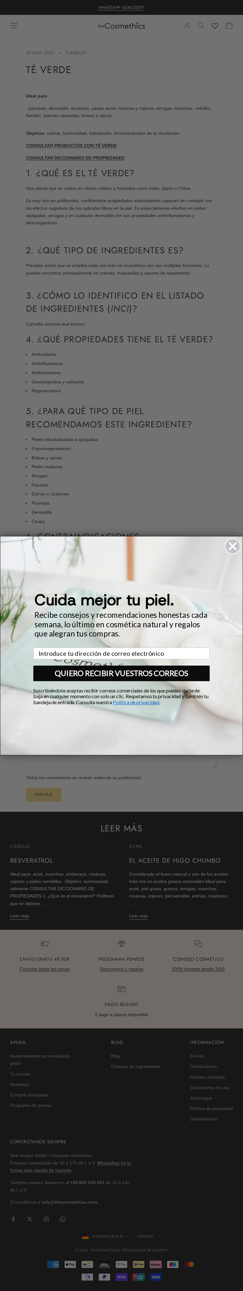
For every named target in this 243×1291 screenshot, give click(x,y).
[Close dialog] (232, 546)
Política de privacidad (136, 702)
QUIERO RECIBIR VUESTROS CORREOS (121, 673)
